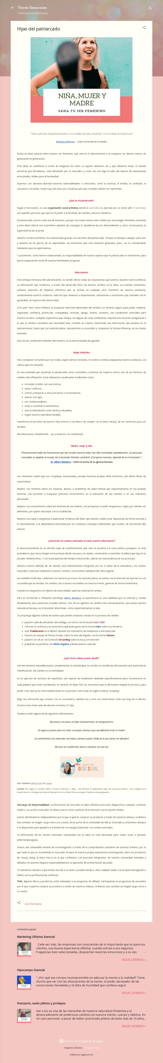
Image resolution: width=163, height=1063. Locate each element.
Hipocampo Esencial (31, 970)
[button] (144, 28)
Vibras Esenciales (32, 7)
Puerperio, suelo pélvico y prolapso (41, 1003)
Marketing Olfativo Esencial (36, 937)
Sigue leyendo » (134, 960)
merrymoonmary (91, 1047)
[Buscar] (150, 9)
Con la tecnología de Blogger (83, 1041)
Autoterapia (33, 904)
